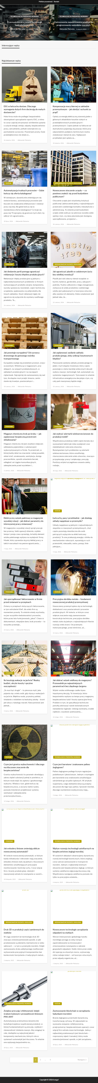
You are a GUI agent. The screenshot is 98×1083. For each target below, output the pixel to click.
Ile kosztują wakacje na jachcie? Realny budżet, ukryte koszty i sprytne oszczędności (22, 683)
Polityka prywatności (46, 1)
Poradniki (9, 99)
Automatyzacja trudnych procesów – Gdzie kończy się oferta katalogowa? (24, 192)
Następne (81, 1060)
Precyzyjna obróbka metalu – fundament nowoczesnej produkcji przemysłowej (72, 600)
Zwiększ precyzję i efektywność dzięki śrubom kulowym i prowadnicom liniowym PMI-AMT (23, 1014)
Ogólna (8, 183)
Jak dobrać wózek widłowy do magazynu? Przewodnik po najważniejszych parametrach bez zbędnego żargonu (72, 683)
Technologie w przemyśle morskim (24, 16)
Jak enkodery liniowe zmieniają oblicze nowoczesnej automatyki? (22, 850)
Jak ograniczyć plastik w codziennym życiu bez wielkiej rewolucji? (72, 273)
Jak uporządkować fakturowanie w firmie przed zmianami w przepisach (23, 600)
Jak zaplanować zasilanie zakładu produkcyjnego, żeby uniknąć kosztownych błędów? (73, 356)
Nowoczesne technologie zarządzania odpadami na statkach (70, 931)
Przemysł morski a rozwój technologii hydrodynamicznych (24, 23)
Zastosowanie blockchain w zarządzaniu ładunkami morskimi (71, 1012)
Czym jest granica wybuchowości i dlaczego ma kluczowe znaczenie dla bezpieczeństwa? (24, 767)
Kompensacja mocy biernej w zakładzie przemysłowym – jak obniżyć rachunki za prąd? (72, 109)
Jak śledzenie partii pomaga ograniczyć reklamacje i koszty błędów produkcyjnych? (24, 273)
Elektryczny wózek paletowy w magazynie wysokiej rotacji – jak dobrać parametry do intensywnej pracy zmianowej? (23, 521)
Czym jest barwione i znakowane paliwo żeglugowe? (71, 766)
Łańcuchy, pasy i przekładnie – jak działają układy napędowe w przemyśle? (72, 519)
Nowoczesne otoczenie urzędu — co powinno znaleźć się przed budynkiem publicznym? (70, 194)
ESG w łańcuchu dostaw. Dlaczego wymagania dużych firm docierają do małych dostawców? (24, 109)
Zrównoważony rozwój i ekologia (68, 183)
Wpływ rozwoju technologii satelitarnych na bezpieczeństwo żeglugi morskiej (73, 850)
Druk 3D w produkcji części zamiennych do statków (24, 931)
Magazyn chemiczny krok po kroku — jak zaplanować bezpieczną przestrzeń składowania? (22, 437)
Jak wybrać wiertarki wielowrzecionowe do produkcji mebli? (73, 435)
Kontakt (56, 1)
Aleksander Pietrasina (18, 29)
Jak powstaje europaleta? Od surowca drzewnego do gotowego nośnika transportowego (21, 356)
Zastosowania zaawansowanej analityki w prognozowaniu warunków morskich (73, 23)
